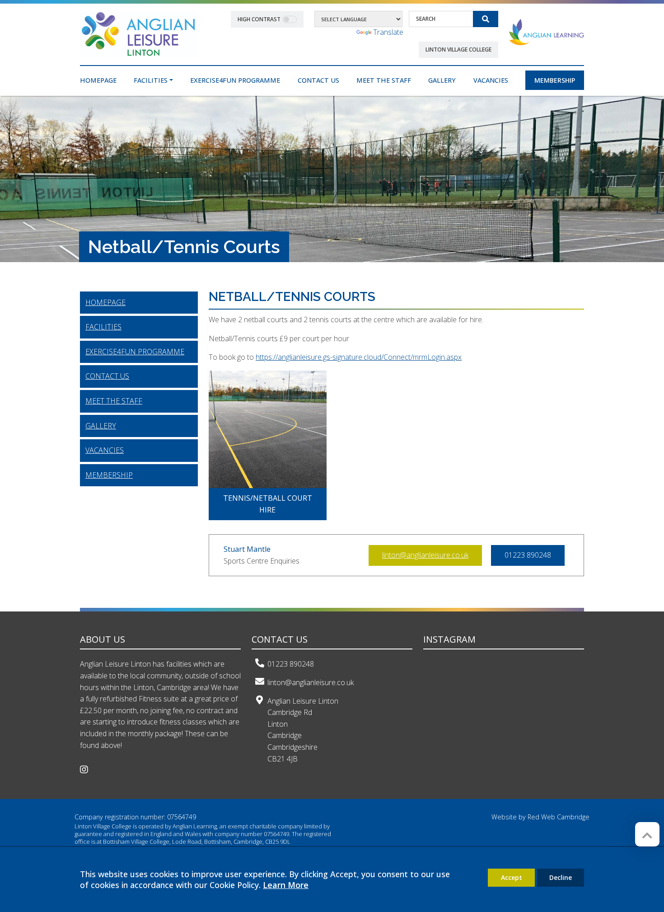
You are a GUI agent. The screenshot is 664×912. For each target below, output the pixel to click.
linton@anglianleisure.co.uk (425, 555)
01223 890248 (290, 664)
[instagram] (87, 770)
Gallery (100, 426)
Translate (388, 32)
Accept (511, 877)
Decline (560, 877)
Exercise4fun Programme (134, 352)
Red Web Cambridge (558, 817)
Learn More (286, 884)
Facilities (103, 327)
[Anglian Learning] (546, 32)
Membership (109, 475)
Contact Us (107, 376)
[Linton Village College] (139, 33)
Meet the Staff (113, 401)
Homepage (105, 302)
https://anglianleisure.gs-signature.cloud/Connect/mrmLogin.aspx (359, 357)
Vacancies (104, 450)
